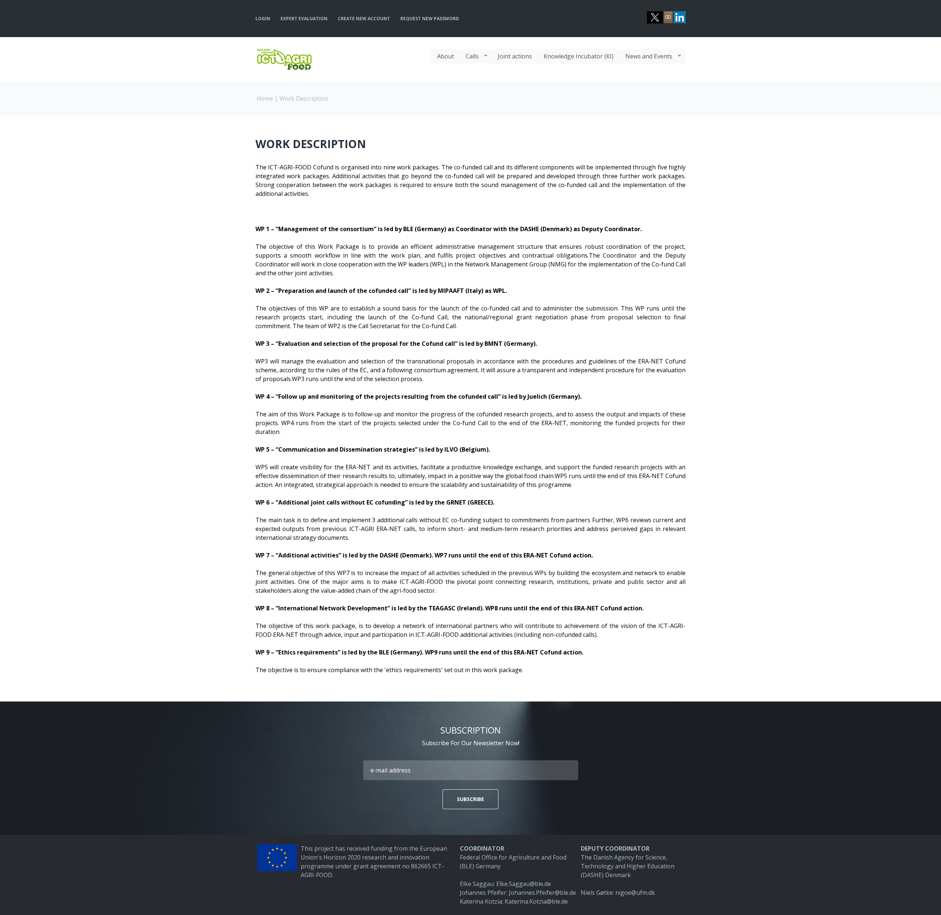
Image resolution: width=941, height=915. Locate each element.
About (445, 56)
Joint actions (515, 56)
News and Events (645, 56)
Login (262, 19)
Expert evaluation (304, 19)
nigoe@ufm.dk (635, 893)
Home (265, 98)
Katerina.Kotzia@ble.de (536, 901)
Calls (469, 56)
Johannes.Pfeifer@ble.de (542, 893)
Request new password (429, 19)
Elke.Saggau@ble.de (523, 884)
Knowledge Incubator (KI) (578, 56)
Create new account (364, 19)
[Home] (284, 52)
